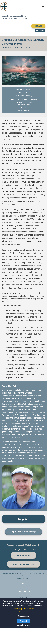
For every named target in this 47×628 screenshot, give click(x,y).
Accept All (23, 621)
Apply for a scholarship (23, 531)
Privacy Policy (23, 612)
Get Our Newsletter (23, 564)
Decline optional (23, 616)
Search (41, 31)
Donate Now (23, 555)
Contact (23, 583)
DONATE (38, 26)
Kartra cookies (29, 609)
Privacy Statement (23, 591)
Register (23, 519)
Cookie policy (17, 609)
